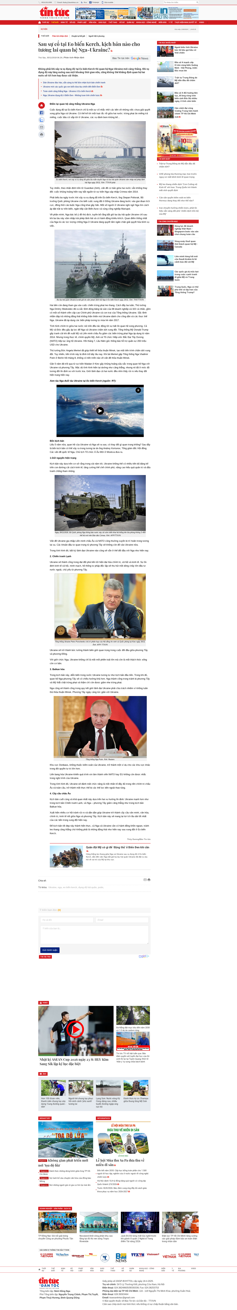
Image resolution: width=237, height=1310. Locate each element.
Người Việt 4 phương (96, 36)
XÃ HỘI (72, 22)
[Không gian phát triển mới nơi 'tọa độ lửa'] (65, 1139)
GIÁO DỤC (102, 22)
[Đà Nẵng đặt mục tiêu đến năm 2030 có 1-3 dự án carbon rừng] (133, 1015)
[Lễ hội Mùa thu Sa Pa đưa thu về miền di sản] (123, 1139)
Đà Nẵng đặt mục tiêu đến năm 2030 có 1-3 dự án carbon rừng (133, 1029)
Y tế (170, 22)
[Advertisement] (94, 900)
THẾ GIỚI (55, 22)
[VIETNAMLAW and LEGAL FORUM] (60, 1256)
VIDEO (201, 22)
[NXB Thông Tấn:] (88, 1257)
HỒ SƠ (122, 22)
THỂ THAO (112, 22)
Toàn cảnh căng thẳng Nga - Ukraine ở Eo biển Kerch (67, 91)
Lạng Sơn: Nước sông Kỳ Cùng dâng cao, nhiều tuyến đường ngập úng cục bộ (108, 1102)
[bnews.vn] (104, 1257)
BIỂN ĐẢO (163, 22)
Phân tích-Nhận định (60, 36)
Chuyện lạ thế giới (78, 36)
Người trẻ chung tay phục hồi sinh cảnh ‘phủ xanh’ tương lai (81, 1101)
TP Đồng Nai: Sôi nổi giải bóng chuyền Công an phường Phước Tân (55, 1237)
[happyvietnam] (73, 1254)
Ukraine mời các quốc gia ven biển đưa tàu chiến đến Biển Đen (71, 86)
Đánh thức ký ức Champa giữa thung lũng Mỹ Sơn (136, 1099)
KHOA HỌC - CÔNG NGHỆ (146, 22)
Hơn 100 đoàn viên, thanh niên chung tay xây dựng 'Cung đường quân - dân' (53, 1102)
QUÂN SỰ (130, 22)
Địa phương (181, 1270)
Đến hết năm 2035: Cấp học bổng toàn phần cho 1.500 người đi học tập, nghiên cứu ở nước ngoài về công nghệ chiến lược (122, 1173)
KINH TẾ (64, 22)
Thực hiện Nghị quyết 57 (186, 22)
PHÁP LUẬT (82, 22)
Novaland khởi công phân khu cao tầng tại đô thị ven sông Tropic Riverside (96, 1239)
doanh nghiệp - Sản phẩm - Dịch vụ (55, 1209)
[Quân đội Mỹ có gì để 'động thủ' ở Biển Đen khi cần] (66, 857)
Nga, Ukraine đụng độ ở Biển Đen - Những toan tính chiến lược (71, 95)
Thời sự (45, 22)
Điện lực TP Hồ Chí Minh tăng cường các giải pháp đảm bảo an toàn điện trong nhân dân (179, 1239)
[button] (147, 1088)
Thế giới (45, 36)
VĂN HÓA (92, 22)
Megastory (42, 1161)
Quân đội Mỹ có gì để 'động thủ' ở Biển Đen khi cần (117, 847)
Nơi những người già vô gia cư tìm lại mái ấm (65, 1185)
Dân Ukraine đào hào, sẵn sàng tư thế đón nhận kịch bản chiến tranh (74, 82)
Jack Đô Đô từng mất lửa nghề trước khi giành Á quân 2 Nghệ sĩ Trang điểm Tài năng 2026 (138, 1239)
